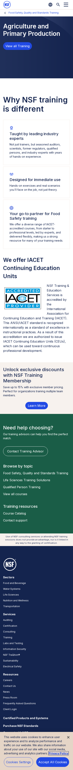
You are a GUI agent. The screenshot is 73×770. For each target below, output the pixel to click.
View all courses (15, 494)
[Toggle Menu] (66, 4)
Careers (7, 680)
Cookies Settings (18, 762)
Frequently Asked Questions (19, 703)
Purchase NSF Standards (20, 725)
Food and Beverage (14, 583)
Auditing (7, 620)
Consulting (9, 631)
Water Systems (11, 588)
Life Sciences (11, 594)
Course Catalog (14, 513)
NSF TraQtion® (11, 654)
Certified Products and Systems (25, 718)
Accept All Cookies (52, 762)
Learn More (36, 406)
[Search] (58, 4)
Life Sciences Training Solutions (26, 480)
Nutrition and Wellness (16, 600)
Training (7, 637)
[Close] (68, 737)
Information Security (14, 649)
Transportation (11, 606)
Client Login (10, 709)
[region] (36, 751)
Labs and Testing (13, 643)
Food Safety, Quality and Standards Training (34, 12)
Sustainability (10, 660)
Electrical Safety (12, 666)
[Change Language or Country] (50, 4)
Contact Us (9, 686)
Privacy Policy (58, 753)
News (6, 691)
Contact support (15, 520)
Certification (10, 625)
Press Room (10, 697)
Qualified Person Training (21, 487)
